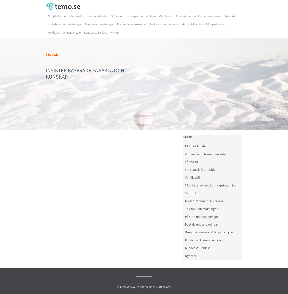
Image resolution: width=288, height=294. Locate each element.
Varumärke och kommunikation (89, 16)
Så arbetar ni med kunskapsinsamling (198, 16)
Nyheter (115, 32)
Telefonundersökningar (98, 24)
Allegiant (138, 286)
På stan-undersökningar (131, 24)
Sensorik (230, 16)
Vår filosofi (165, 16)
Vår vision (117, 16)
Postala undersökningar (164, 24)
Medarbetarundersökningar (64, 24)
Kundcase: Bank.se (95, 32)
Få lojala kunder (57, 16)
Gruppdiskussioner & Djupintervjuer (204, 24)
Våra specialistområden (141, 16)
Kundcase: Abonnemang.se (64, 32)
